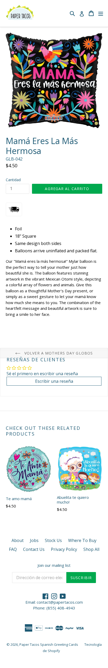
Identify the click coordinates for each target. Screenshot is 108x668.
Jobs (34, 540)
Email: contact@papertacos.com (54, 602)
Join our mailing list (54, 565)
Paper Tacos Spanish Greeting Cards (48, 644)
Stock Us (53, 540)
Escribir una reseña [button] (54, 381)
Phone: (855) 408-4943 (54, 607)
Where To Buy (82, 540)
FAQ (13, 549)
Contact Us (34, 549)
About (18, 540)
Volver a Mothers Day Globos (58, 353)
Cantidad (13, 179)
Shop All (91, 549)
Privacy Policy (64, 549)
